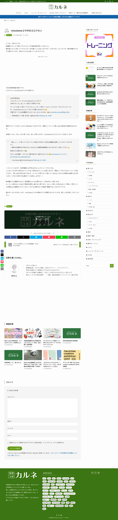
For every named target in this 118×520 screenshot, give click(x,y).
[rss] (110, 1)
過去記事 (90, 259)
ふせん (90, 221)
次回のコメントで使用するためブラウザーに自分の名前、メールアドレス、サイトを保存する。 (37, 442)
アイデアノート (60, 484)
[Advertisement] (42, 70)
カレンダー (54, 487)
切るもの (90, 210)
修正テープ (46, 500)
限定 (71, 506)
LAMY (44, 481)
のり (53, 484)
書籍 (63, 503)
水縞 (67, 503)
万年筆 (90, 175)
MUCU (66, 481)
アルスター (46, 487)
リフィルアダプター (69, 494)
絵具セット (51, 506)
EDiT (54, 478)
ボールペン (91, 182)
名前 (9, 421)
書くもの (90, 168)
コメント (10, 397)
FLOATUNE (66, 478)
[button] (10, 237)
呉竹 (59, 500)
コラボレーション (55, 490)
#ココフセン (63, 154)
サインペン (91, 172)
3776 (49, 478)
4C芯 (44, 478)
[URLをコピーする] (74, 237)
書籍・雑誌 (91, 236)
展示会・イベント (93, 243)
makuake (59, 481)
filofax (59, 478)
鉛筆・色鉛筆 (92, 189)
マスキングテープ (93, 218)
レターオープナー (48, 497)
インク (90, 179)
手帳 (89, 203)
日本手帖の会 (46, 503)
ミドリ (52, 494)
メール (10, 428)
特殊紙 (73, 503)
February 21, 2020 (45, 115)
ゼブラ (70, 490)
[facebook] (105, 1)
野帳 (66, 506)
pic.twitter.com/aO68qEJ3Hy (59, 112)
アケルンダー (70, 484)
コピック (45, 490)
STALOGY (72, 481)
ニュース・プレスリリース (95, 251)
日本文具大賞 (56, 503)
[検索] (112, 1)
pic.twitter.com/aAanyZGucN (20, 157)
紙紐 (44, 506)
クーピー (68, 487)
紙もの (90, 196)
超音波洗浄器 (59, 506)
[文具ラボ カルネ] (59, 7)
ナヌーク (45, 494)
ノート (90, 200)
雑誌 (44, 509)
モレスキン (59, 494)
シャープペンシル (93, 186)
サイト (9, 435)
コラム (90, 247)
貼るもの (9, 35)
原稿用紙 (53, 500)
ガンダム (61, 487)
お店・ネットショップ (94, 239)
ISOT (72, 478)
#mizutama (54, 154)
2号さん (14, 276)
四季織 (64, 500)
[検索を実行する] (112, 265)
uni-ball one (46, 484)
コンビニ (64, 490)
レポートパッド (59, 497)
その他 (90, 193)
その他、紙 (91, 207)
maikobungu (51, 481)
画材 (89, 232)
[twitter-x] (107, 1)
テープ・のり (92, 225)
